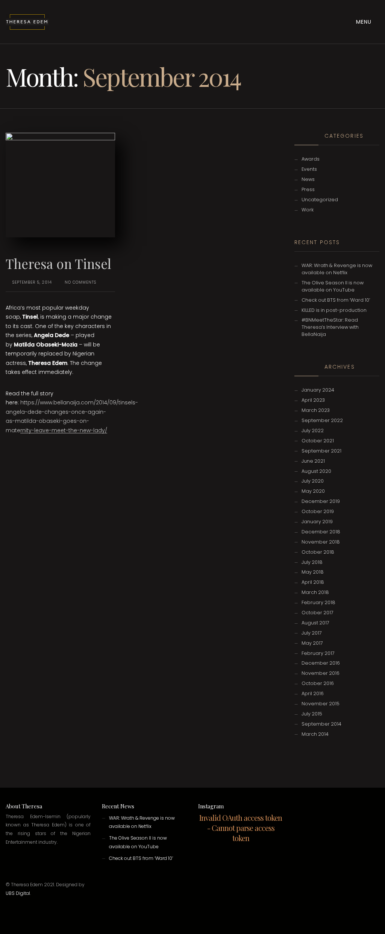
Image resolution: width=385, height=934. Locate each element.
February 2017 (318, 653)
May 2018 (313, 572)
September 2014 (321, 724)
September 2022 (322, 420)
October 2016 (318, 683)
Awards (311, 159)
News (308, 179)
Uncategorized (320, 199)
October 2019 (318, 511)
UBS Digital (18, 893)
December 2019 (321, 501)
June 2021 (313, 461)
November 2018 (321, 542)
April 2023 (313, 400)
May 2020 (313, 491)
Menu (364, 22)
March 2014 (315, 734)
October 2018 (318, 552)
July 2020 (313, 481)
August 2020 (316, 471)
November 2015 (321, 703)
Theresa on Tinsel (58, 263)
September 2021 (321, 451)
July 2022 (313, 430)
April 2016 (313, 693)
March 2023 (316, 410)
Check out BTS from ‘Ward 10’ (336, 300)
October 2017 (317, 612)
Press (308, 189)
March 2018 (315, 592)
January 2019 (317, 521)
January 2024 (318, 390)
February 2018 (318, 602)
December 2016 (321, 663)
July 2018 (312, 562)
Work (308, 210)
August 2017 (315, 623)
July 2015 (312, 714)
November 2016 (321, 673)
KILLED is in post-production (334, 310)
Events (309, 169)
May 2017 (312, 643)
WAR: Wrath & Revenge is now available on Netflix (337, 269)
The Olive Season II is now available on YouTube (333, 286)
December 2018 (321, 532)
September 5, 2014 (32, 282)
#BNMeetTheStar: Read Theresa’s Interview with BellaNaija (330, 327)
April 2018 (313, 582)
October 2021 (318, 440)
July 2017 (312, 633)
